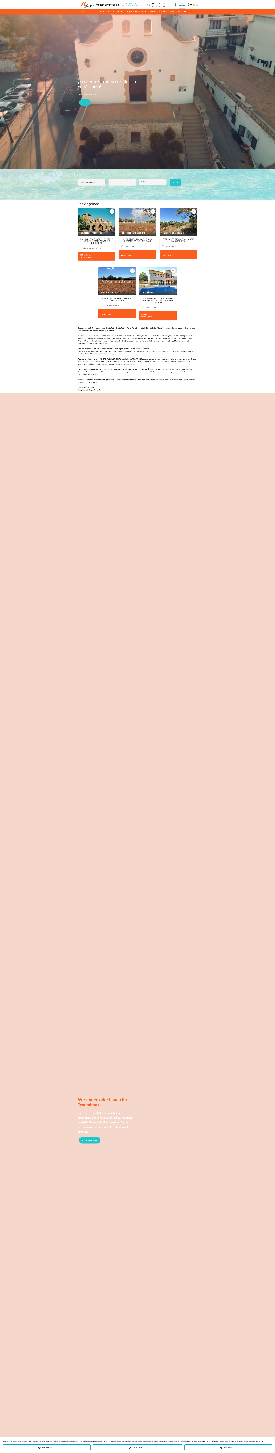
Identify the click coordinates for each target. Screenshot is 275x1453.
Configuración (137, 1447)
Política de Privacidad (210, 1441)
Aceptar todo (228, 1447)
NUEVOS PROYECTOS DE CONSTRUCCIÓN (165, 12)
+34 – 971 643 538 (132, 6)
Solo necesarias (47, 1447)
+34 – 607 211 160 (132, 3)
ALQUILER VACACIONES (135, 12)
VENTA (99, 12)
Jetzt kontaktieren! (89, 1140)
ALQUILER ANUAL (114, 12)
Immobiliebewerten (182, 4)
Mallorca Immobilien (107, 4)
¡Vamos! (84, 102)
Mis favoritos (188, 12)
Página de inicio (87, 12)
